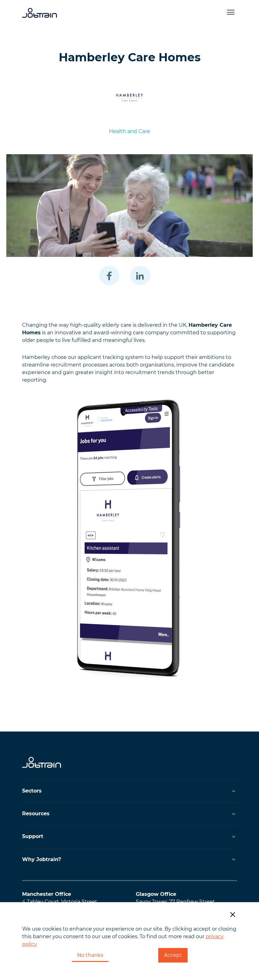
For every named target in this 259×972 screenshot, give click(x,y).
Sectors (32, 791)
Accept (173, 955)
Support (32, 836)
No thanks (90, 955)
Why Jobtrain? (41, 859)
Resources (36, 814)
